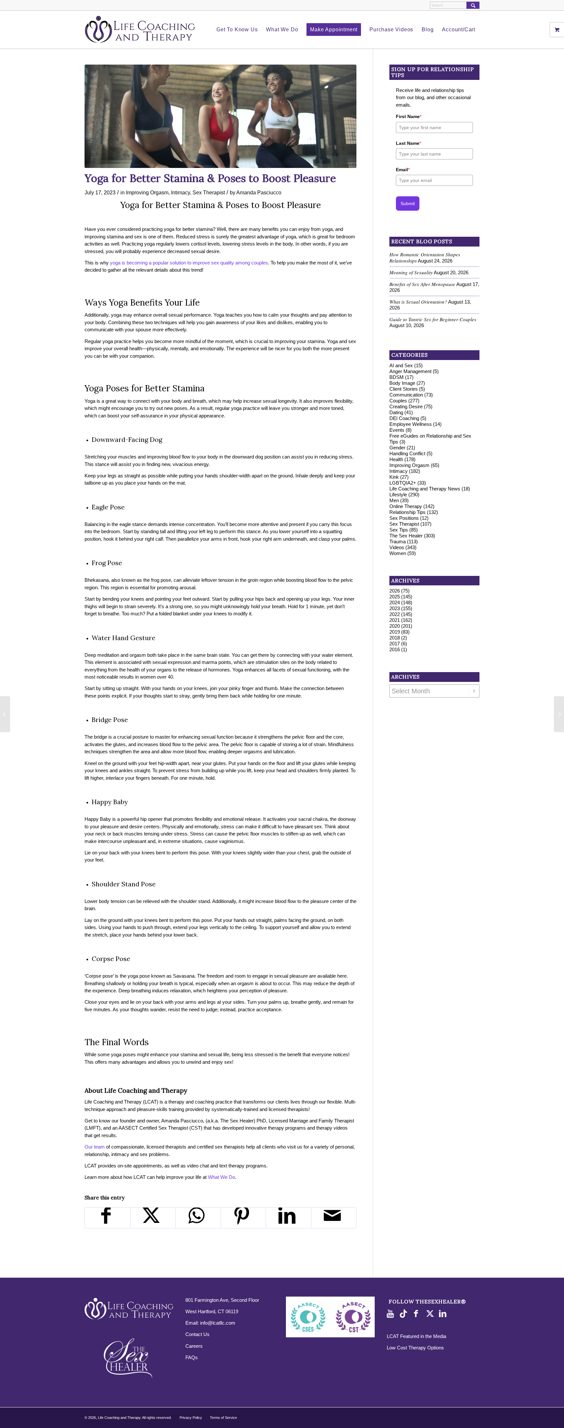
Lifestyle (398, 494)
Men (394, 500)
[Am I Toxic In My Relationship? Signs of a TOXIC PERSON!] (559, 714)
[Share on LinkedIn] (288, 1218)
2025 (394, 596)
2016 (394, 649)
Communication (406, 395)
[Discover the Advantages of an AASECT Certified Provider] (5, 714)
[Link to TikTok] (405, 1314)
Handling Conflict (407, 453)
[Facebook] (418, 1314)
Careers (194, 1346)
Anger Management (410, 371)
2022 (394, 614)
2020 (394, 626)
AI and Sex (401, 365)
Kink (394, 477)
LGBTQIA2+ (402, 483)
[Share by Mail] (333, 1218)
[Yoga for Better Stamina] (220, 116)
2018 (394, 637)
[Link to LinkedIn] (444, 1314)
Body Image (402, 383)
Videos (396, 547)
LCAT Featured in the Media (416, 1336)
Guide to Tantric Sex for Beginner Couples (432, 319)
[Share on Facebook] (107, 1218)
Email (403, 169)
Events (396, 430)
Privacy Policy (191, 1418)
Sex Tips (398, 530)
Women (397, 553)
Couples (398, 400)
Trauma (397, 541)
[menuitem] (237, 30)
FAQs (191, 1357)
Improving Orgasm (147, 192)
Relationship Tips (407, 512)
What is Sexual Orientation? (418, 301)
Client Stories (403, 389)
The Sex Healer (406, 535)
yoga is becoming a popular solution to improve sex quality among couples (189, 262)
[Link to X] (431, 1314)
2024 (394, 602)
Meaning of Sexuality (411, 272)
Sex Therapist (209, 192)
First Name (408, 116)
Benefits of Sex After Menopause (422, 284)
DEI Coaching (404, 418)
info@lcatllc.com (217, 1323)
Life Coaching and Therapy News (424, 488)
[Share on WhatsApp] (198, 1218)
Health (396, 459)
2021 (394, 620)
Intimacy (180, 192)
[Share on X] (153, 1218)
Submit (407, 203)
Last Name (408, 143)
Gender (397, 447)
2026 (394, 591)
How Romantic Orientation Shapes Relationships (424, 257)
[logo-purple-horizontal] (140, 30)
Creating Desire (406, 406)
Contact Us (197, 1334)
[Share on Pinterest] (243, 1218)
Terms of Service (223, 1418)
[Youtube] (392, 1314)
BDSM (396, 377)
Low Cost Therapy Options (415, 1347)
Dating (396, 412)
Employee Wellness (410, 424)
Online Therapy (405, 506)
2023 (394, 608)
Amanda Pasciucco (258, 192)
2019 (394, 632)
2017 (394, 643)
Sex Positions (404, 518)
